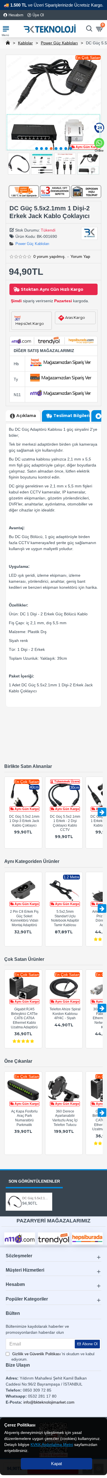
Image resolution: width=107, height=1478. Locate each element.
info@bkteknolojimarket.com (48, 1402)
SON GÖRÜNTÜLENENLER (34, 1181)
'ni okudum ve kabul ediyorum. (52, 1357)
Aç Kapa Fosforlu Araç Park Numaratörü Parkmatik (24, 1118)
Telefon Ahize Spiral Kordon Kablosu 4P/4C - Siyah (65, 1013)
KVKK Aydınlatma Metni (52, 1444)
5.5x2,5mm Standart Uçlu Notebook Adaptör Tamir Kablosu (65, 918)
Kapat (56, 1463)
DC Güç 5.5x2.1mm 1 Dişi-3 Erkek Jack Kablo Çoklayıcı (24, 821)
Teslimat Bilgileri (71, 415)
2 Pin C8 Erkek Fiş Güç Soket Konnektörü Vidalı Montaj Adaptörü (24, 918)
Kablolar (25, 43)
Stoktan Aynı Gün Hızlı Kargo (52, 289)
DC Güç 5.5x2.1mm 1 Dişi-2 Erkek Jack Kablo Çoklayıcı (35, 1198)
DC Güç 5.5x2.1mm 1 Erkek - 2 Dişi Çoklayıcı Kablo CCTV (65, 823)
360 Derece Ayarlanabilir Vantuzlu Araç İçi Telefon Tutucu (65, 1118)
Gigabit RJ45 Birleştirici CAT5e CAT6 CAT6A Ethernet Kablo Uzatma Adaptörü (24, 1018)
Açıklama (26, 415)
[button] (36, 148)
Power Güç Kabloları (59, 43)
